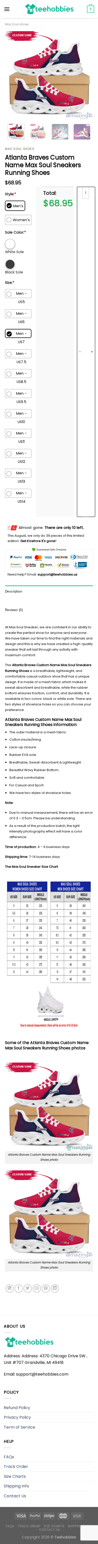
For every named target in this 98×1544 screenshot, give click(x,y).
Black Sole (14, 272)
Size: (9, 282)
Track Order (16, 1466)
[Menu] (7, 9)
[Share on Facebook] (19, 1288)
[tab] (49, 591)
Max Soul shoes (17, 24)
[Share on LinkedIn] (55, 1288)
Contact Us (15, 1496)
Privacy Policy (17, 1417)
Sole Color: (15, 232)
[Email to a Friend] (37, 1288)
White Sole (14, 251)
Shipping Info (16, 1486)
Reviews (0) (14, 610)
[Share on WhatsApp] (10, 1288)
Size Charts (15, 1476)
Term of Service (19, 1427)
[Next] (84, 75)
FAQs (9, 1457)
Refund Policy (17, 1408)
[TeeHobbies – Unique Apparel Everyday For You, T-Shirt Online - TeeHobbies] (49, 9)
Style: (10, 194)
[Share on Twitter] (28, 1288)
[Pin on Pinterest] (46, 1288)
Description (13, 591)
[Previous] (13, 75)
